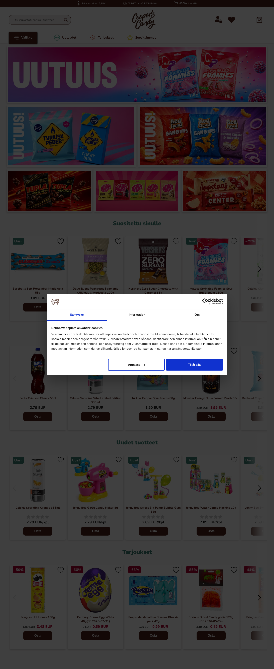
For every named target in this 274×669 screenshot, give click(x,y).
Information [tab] (137, 314)
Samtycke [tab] (77, 314)
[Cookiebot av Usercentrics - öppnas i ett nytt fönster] (205, 301)
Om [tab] (197, 314)
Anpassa (134, 364)
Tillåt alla (194, 364)
